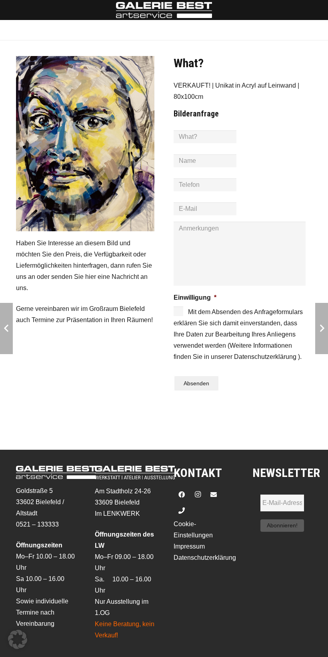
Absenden (196, 383)
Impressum (189, 546)
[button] (17, 639)
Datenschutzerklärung (205, 557)
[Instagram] (198, 495)
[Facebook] (182, 495)
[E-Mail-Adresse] (214, 495)
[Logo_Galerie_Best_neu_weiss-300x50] (164, 10)
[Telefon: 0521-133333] (182, 511)
